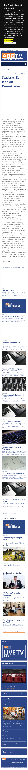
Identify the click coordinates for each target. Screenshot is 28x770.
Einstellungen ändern (10, 43)
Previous (3, 684)
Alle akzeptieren (8, 40)
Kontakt (22, 759)
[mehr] (3, 296)
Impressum (18, 761)
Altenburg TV (14, 759)
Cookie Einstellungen (17, 762)
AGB (12, 761)
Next (25, 684)
